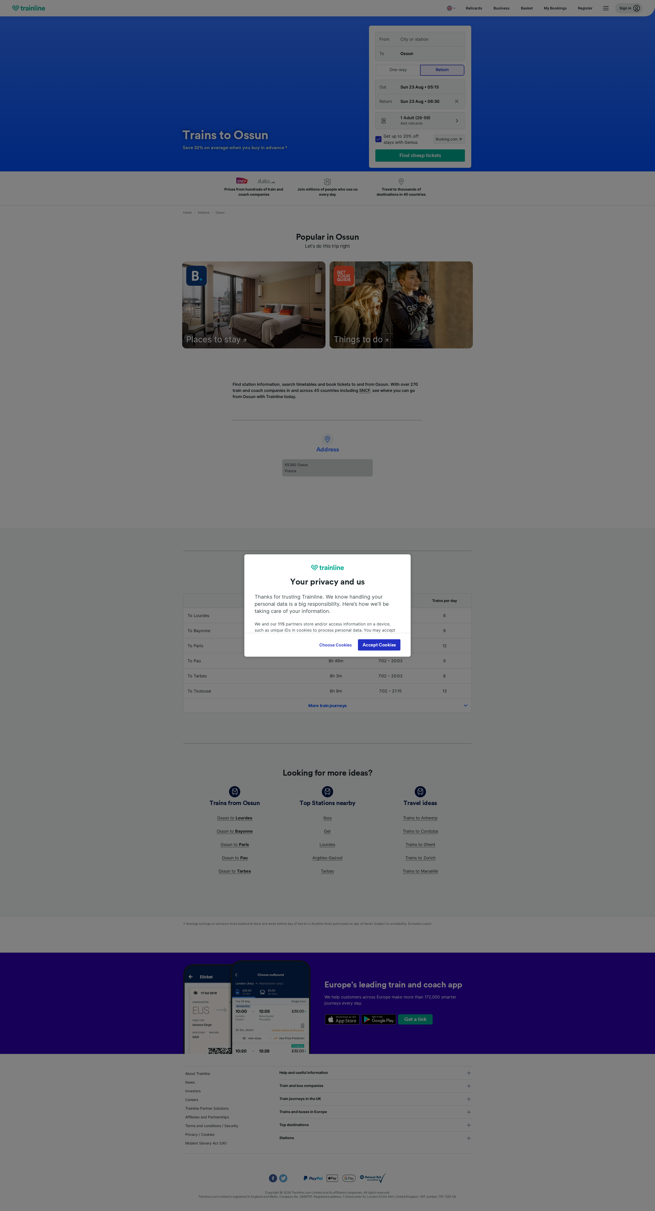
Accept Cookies (379, 645)
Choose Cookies (335, 644)
